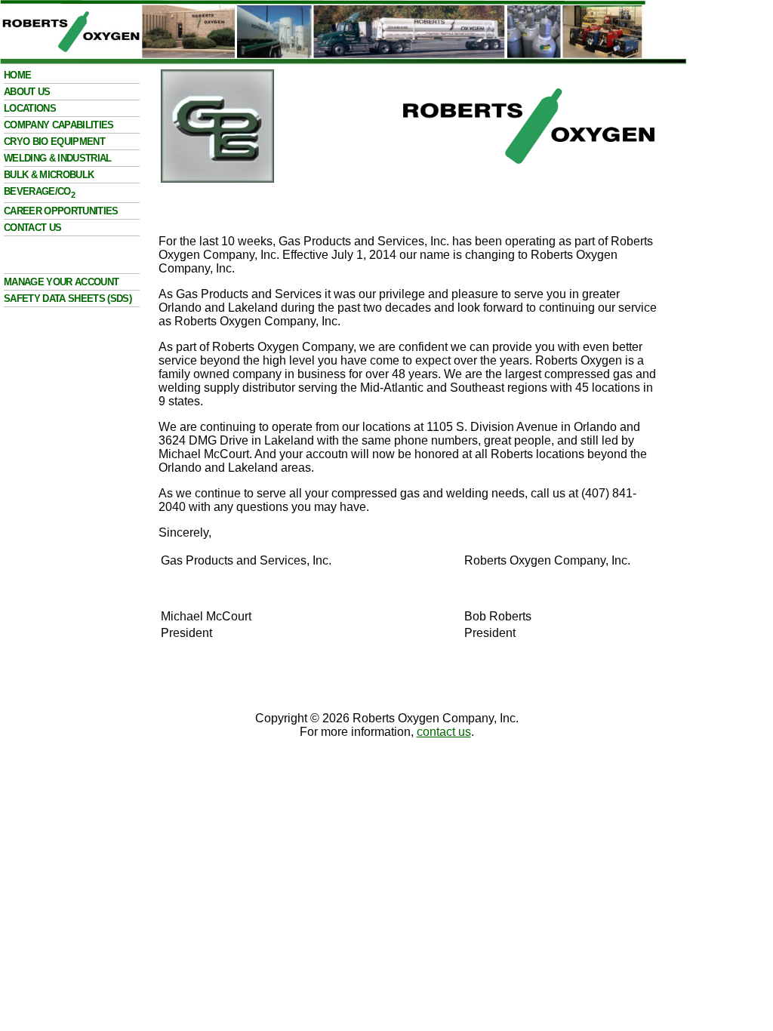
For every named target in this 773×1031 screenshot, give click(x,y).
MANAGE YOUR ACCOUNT (61, 282)
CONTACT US (32, 227)
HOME (17, 75)
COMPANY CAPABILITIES (59, 125)
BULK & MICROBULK (49, 174)
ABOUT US (27, 91)
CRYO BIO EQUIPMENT (54, 141)
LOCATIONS (30, 108)
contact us (444, 731)
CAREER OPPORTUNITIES (61, 211)
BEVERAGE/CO (39, 191)
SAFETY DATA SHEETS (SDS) (67, 298)
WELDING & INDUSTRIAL (58, 158)
